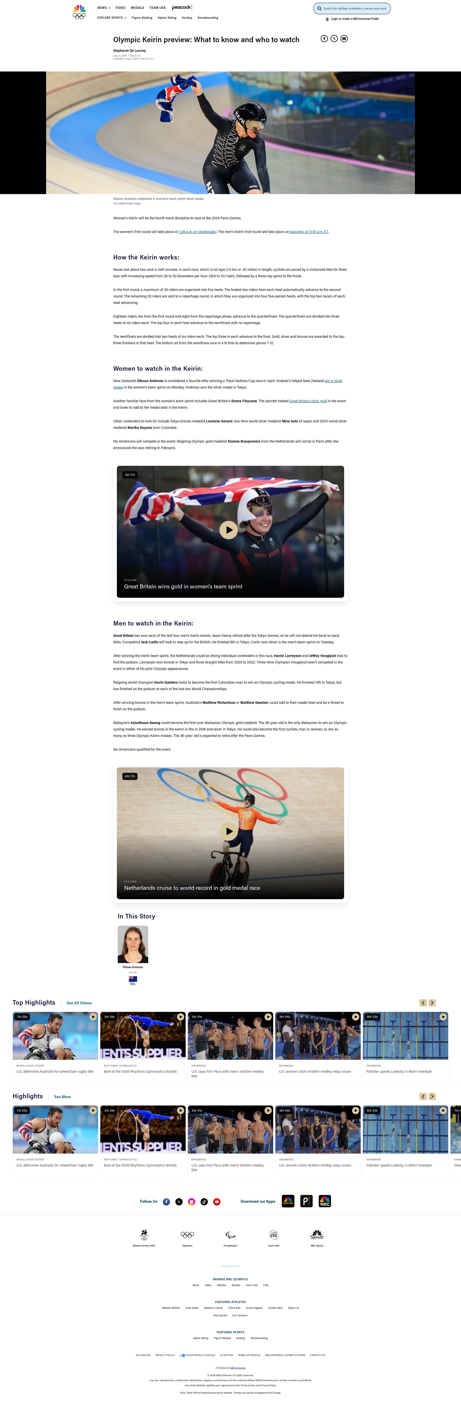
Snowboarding (259, 1338)
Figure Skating (222, 1338)
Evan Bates (192, 1308)
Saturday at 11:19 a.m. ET (309, 232)
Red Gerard (220, 1316)
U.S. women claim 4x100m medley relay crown (315, 1072)
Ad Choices (143, 1355)
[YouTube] (216, 1201)
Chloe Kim (234, 1308)
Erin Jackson (239, 1316)
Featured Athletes (230, 1302)
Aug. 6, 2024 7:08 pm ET (127, 56)
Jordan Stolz (275, 1308)
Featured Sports (230, 1332)
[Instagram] (191, 1201)
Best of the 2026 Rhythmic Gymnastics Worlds (140, 1072)
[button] (103, 9)
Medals (236, 1285)
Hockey (240, 1338)
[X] (179, 1201)
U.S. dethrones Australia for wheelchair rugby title (54, 1072)
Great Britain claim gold (308, 401)
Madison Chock (213, 1308)
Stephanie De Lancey (129, 51)
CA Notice (226, 1355)
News (196, 1285)
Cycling (133, 973)
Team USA (252, 1285)
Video (208, 1285)
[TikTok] (204, 1201)
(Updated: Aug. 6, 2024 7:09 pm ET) (133, 59)
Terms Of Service (249, 1355)
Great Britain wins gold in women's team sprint (183, 587)
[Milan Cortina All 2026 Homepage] (83, 12)
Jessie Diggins (254, 1308)
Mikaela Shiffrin (171, 1308)
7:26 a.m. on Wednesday (197, 232)
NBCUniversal (237, 1368)
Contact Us (317, 1355)
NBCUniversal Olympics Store (285, 1355)
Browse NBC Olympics (230, 1279)
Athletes (221, 1285)
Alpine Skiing (201, 1338)
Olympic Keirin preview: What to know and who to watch (206, 40)
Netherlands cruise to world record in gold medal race (192, 888)
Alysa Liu (293, 1308)
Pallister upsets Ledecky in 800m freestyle (399, 1072)
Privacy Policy (165, 1355)
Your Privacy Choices (200, 1355)
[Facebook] (166, 1201)
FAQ (265, 1285)
